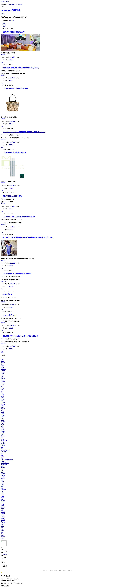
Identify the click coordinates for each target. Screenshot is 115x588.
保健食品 (3, 429)
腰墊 (2, 455)
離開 (8, 585)
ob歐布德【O (8, 294)
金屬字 (2, 488)
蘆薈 (2, 524)
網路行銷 (3, 520)
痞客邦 (11, 57)
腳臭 (2, 364)
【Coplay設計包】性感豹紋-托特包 (15, 88)
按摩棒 (2, 508)
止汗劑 (2, 377)
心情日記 (11, 20)
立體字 (2, 485)
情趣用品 (3, 507)
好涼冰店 (3, 370)
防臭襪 (2, 367)
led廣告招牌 (3, 489)
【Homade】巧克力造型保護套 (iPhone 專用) (19, 217)
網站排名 (3, 467)
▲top (2, 62)
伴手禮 (2, 388)
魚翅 (2, 400)
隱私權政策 (65, 570)
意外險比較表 (4, 440)
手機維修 (3, 513)
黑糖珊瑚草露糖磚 (5, 463)
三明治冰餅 (3, 369)
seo (1, 521)
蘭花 (2, 448)
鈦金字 (2, 494)
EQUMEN (3, 536)
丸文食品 (3, 381)
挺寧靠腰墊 (3, 451)
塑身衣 (2, 534)
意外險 (2, 439)
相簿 (4, 23)
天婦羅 (2, 394)
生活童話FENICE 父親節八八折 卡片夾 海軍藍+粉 (20, 336)
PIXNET (47, 570)
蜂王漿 (2, 432)
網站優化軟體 (4, 464)
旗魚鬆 (2, 385)
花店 (2, 470)
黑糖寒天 (3, 461)
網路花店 (3, 472)
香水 (2, 529)
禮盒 (2, 386)
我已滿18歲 (3, 585)
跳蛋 (2, 510)
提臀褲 (2, 538)
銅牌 (2, 486)
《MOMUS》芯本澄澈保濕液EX (14, 152)
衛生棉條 (3, 516)
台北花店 (3, 477)
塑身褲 (2, 535)
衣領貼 (2, 359)
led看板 (2, 496)
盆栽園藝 (3, 445)
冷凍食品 (3, 399)
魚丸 (2, 392)
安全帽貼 (3, 372)
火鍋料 (2, 396)
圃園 (2, 532)
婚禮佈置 (3, 473)
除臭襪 (2, 365)
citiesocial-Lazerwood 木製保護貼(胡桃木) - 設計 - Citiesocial (24, 132)
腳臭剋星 (3, 362)
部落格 (4, 24)
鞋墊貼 (2, 380)
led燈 (2, 491)
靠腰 (2, 453)
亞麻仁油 (3, 431)
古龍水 (2, 530)
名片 (4, 26)
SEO (2, 469)
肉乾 (2, 391)
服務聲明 (70, 570)
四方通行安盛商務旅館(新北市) (14, 32)
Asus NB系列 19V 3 (10, 315)
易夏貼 (2, 373)
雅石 (2, 447)
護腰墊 (2, 456)
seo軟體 (2, 466)
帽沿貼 (2, 361)
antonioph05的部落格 (10, 10)
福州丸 (2, 397)
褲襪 (2, 499)
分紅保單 (3, 442)
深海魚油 (3, 436)
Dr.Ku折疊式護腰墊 (5, 450)
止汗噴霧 (3, 378)
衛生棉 (2, 515)
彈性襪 (2, 497)
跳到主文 (3, 14)
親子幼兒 (11, 59)
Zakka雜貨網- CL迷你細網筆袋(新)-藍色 (17, 273)
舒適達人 (3, 518)
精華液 (2, 526)
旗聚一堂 (3, 383)
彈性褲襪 (3, 500)
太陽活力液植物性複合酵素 (7, 459)
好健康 (2, 428)
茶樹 (2, 527)
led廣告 (2, 492)
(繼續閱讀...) (3, 54)
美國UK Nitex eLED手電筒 (12, 196)
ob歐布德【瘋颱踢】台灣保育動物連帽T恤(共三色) (21, 68)
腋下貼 (2, 375)
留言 (14, 57)
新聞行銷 (3, 522)
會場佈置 (3, 475)
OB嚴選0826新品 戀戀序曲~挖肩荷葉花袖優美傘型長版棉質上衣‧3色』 (28, 237)
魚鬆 (2, 389)
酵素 (2, 437)
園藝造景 (3, 443)
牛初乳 (2, 434)
